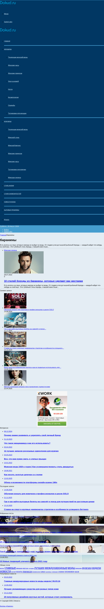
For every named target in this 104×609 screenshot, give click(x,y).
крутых (25, 568)
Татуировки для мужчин (17, 169)
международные (56, 567)
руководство (36, 572)
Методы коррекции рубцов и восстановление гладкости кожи (27, 387)
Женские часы (13, 65)
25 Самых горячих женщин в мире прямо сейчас (23, 542)
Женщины (8, 49)
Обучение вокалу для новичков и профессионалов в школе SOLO (29, 310)
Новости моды (9, 202)
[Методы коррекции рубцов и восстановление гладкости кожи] (15, 385)
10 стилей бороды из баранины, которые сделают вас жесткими (43, 281)
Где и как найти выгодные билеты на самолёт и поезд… (25, 329)
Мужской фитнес (14, 145)
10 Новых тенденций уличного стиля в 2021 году (23, 561)
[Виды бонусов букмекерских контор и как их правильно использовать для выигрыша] (15, 365)
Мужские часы (13, 161)
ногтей (13, 572)
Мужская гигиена (14, 177)
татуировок (69, 572)
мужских (78, 568)
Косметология (13, 97)
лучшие (31, 568)
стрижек (61, 572)
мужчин (86, 568)
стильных (55, 572)
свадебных (48, 571)
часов (76, 572)
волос (2, 568)
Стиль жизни (9, 185)
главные (10, 567)
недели (96, 567)
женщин (19, 568)
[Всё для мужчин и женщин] (8, 4)
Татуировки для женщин (17, 113)
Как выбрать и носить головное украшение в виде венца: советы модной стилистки (41, 532)
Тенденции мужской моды (18, 129)
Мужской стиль (13, 137)
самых (42, 572)
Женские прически (15, 73)
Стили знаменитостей (12, 194)
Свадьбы (11, 105)
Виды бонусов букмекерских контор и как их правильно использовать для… (32, 367)
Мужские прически (15, 153)
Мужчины (7, 121)
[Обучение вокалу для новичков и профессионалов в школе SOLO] (15, 308)
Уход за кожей (13, 81)
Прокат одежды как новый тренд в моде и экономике (26, 523)
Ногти (10, 89)
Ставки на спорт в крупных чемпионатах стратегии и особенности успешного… (34, 348)
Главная (3, 235)
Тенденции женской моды (18, 57)
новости (5, 571)
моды (71, 567)
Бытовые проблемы (11, 210)
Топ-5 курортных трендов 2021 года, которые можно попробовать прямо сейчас (39, 552)
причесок (27, 571)
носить (19, 571)
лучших (39, 567)
